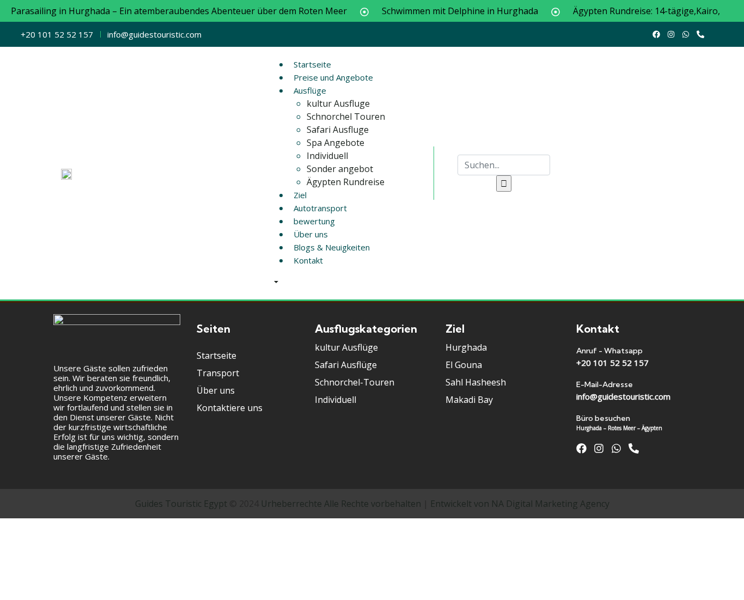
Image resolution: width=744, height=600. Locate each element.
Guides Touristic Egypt (181, 504)
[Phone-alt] (700, 34)
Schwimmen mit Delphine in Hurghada (460, 11)
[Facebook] (656, 34)
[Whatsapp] (686, 34)
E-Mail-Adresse (604, 384)
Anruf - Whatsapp (609, 351)
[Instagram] (671, 34)
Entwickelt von (459, 504)
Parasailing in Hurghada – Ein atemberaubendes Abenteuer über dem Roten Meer (179, 11)
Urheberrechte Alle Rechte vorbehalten (341, 504)
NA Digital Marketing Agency (550, 504)
